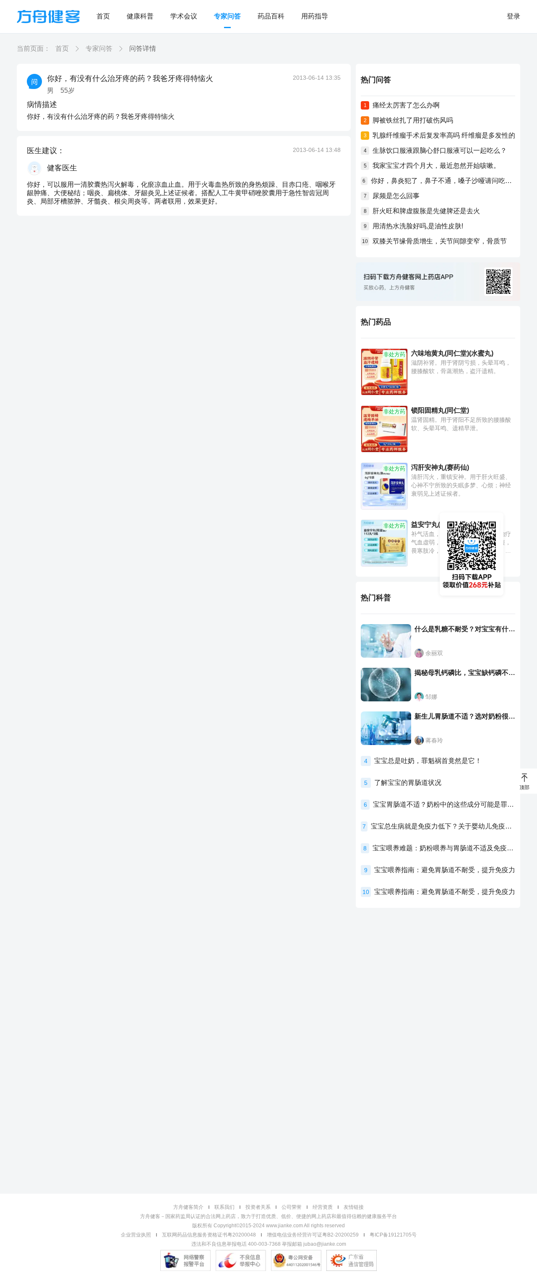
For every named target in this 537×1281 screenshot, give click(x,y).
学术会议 (183, 16)
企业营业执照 (136, 1235)
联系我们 (224, 1207)
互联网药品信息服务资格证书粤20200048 (209, 1235)
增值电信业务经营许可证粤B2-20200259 (313, 1235)
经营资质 (323, 1207)
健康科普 (140, 16)
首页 (103, 16)
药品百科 (271, 16)
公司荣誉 (292, 1207)
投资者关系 (258, 1207)
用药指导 (314, 16)
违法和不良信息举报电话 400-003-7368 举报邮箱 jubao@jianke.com (268, 1244)
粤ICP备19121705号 (393, 1235)
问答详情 (142, 48)
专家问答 (227, 16)
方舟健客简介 (188, 1207)
